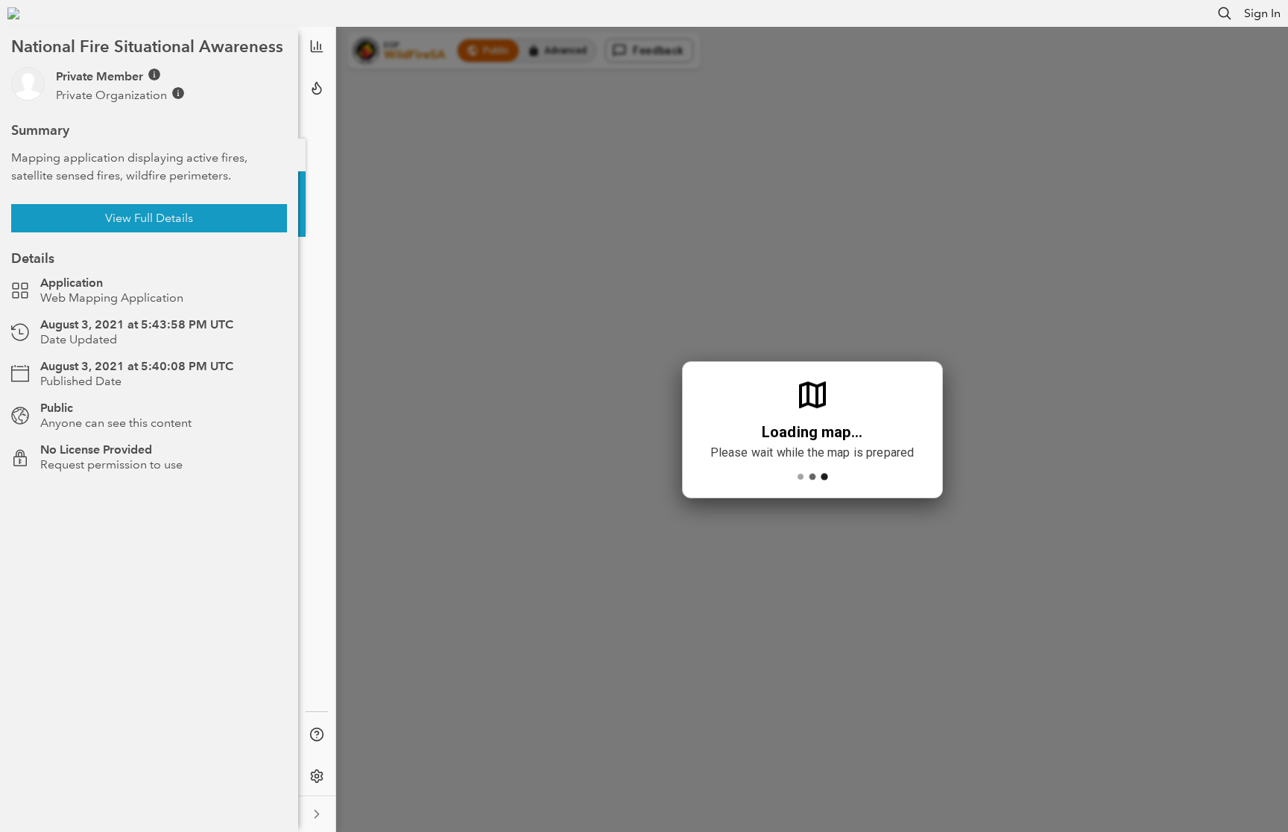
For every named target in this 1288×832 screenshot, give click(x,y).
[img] (154, 74)
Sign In (1262, 13)
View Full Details (149, 218)
